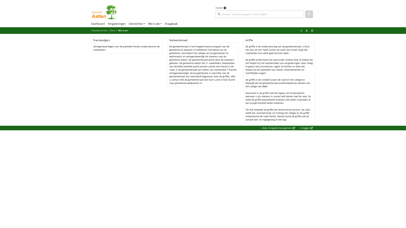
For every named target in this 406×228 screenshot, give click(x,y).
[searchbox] (259, 14)
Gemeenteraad (178, 40)
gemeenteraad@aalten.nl (188, 83)
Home (112, 30)
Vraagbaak (171, 23)
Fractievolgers (101, 40)
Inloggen (305, 128)
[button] (309, 14)
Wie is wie (154, 23)
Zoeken (219, 7)
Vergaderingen (117, 23)
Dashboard (98, 23)
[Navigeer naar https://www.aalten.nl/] (105, 12)
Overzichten (136, 23)
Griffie (249, 40)
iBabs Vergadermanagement (277, 128)
